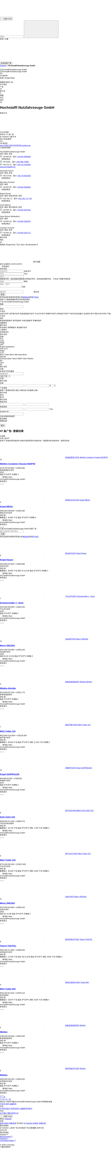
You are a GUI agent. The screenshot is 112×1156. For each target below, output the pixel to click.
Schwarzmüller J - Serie (12, 603)
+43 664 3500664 (24, 157)
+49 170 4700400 (24, 165)
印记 (25, 274)
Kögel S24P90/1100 (9, 774)
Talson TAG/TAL (8, 946)
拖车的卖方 (15, 1108)
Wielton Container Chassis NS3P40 (17, 464)
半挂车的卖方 (5, 1108)
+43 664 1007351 (24, 210)
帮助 (9, 1113)
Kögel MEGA (6, 506)
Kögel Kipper (6, 560)
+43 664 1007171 (24, 233)
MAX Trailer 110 (8, 731)
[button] (56, 51)
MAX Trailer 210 (8, 860)
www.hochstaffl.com (7, 167)
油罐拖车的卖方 (26, 1108)
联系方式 (14, 1113)
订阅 (2, 534)
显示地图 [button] (36, 262)
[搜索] (41, 29)
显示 (2, 425)
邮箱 (25, 281)
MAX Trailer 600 (8, 989)
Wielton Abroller (8, 688)
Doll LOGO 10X (7, 817)
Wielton (4, 1032)
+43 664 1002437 (24, 221)
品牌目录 (42, 1123)
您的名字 (27, 271)
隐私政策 (26, 297)
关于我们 (3, 1113)
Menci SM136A (7, 645)
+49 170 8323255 (24, 176)
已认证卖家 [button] (4, 132)
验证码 (36, 292)
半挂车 (3, 1104)
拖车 (8, 1104)
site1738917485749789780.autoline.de (15, 145)
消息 (23, 287)
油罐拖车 (13, 1104)
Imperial (8, 1119)
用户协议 (35, 297)
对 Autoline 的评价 (31, 1123)
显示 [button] (15, 157)
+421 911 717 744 (25, 199)
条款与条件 (4, 1123)
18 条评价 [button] (4, 76)
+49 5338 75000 (22, 162)
